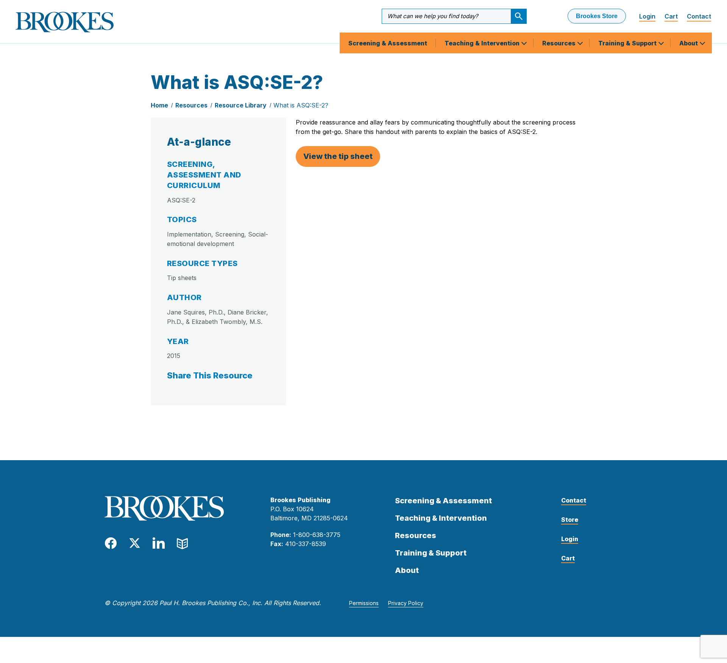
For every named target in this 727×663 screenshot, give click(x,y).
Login (647, 16)
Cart (671, 16)
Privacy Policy (405, 603)
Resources (559, 43)
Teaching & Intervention (483, 43)
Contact (699, 16)
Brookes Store (597, 16)
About (689, 43)
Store (569, 519)
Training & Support (628, 43)
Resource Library (241, 105)
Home (159, 105)
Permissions (364, 603)
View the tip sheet (338, 156)
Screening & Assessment (387, 43)
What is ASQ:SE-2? (300, 105)
